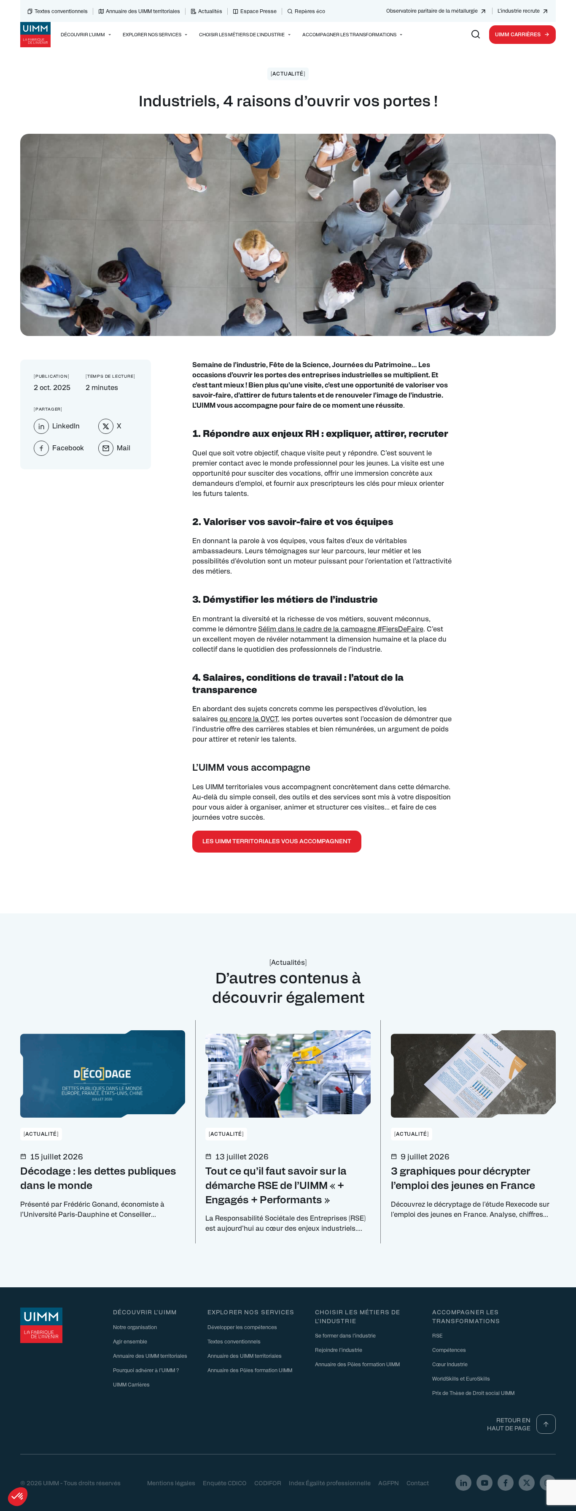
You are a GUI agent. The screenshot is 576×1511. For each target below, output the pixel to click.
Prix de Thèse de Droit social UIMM (473, 1392)
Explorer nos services (251, 1312)
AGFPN (388, 1483)
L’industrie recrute (519, 10)
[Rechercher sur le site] (475, 34)
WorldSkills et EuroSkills (461, 1378)
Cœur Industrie (450, 1364)
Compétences (449, 1349)
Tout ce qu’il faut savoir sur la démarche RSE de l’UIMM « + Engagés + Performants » (276, 1184)
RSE (437, 1335)
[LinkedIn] (463, 1483)
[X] (527, 1483)
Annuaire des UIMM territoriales (143, 11)
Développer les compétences (242, 1327)
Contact (417, 1483)
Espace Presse (258, 11)
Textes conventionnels (61, 11)
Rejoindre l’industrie (338, 1349)
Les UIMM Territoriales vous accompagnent (276, 841)
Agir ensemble (130, 1341)
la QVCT (265, 718)
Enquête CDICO (225, 1483)
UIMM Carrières (518, 34)
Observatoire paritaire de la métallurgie (432, 10)
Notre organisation (135, 1327)
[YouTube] (484, 1483)
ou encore (235, 718)
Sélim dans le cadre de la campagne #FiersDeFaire (340, 628)
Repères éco (310, 11)
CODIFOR (267, 1483)
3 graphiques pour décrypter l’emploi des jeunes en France (463, 1177)
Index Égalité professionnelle (330, 1483)
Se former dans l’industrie (345, 1335)
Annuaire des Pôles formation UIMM (249, 1370)
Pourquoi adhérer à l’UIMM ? (146, 1370)
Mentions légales (171, 1483)
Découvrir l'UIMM (145, 1312)
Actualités (210, 11)
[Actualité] (288, 73)
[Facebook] (506, 1483)
